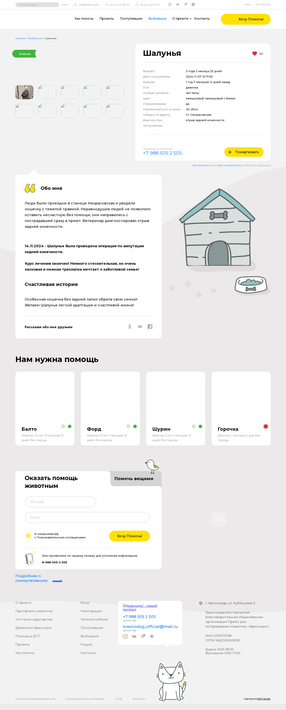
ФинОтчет (139, 698)
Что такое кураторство (34, 619)
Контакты (202, 18)
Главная (20, 38)
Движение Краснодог (33, 628)
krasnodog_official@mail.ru (150, 626)
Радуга (86, 644)
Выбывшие (157, 18)
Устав (118, 698)
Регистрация (263, 4)
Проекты (106, 18)
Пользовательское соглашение (85, 698)
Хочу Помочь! (129, 536)
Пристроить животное (34, 611)
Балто (29, 429)
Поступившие (131, 18)
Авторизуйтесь (202, 165)
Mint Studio (264, 698)
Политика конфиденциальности (35, 698)
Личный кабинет (94, 619)
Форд (94, 429)
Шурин (161, 429)
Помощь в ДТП (27, 636)
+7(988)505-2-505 (88, 4)
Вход (248, 4)
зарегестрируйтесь (229, 165)
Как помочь (84, 18)
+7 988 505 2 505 (162, 153)
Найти (64, 5)
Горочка (228, 429)
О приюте (23, 603)
